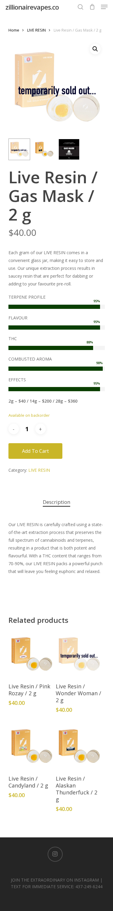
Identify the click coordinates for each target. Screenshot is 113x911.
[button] (95, 49)
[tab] (56, 502)
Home (13, 30)
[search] (80, 7)
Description (56, 501)
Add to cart (35, 451)
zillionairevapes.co (32, 7)
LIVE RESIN (36, 30)
